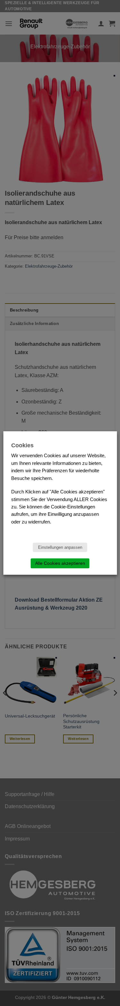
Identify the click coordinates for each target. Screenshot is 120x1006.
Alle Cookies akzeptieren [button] (60, 563)
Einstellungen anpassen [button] (60, 547)
